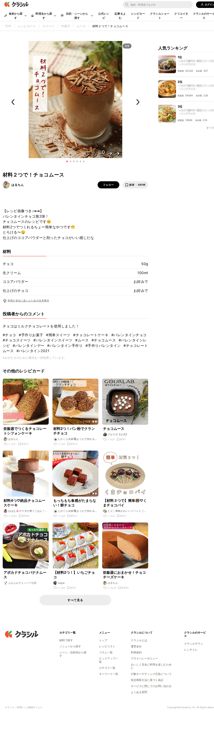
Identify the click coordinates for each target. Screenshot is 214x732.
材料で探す (66, 640)
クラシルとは (139, 640)
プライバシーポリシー (144, 658)
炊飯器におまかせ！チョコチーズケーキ (124, 574)
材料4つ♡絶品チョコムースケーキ (25, 502)
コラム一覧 (106, 652)
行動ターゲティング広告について (151, 674)
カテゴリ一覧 (107, 667)
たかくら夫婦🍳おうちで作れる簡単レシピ (77, 439)
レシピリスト (107, 646)
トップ (103, 640)
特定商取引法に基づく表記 (147, 680)
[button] (67, 161)
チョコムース (114, 429)
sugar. (61, 582)
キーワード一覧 (108, 674)
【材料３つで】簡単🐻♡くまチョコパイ (125, 502)
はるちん (17, 185)
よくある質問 (139, 692)
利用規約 (136, 652)
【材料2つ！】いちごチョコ (74, 574)
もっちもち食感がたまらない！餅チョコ (74, 502)
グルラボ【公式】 (118, 434)
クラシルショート (159, 15)
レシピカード (138, 15)
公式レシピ (103, 15)
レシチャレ (191, 649)
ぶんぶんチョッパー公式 (22, 582)
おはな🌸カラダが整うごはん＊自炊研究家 (28, 511)
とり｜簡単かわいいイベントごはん (127, 511)
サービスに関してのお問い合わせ (151, 686)
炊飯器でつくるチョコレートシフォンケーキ (25, 431)
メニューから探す (70, 646)
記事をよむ (120, 15)
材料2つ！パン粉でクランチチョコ (74, 431)
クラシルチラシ (193, 643)
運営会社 (136, 646)
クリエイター (181, 15)
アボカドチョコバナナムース (25, 574)
